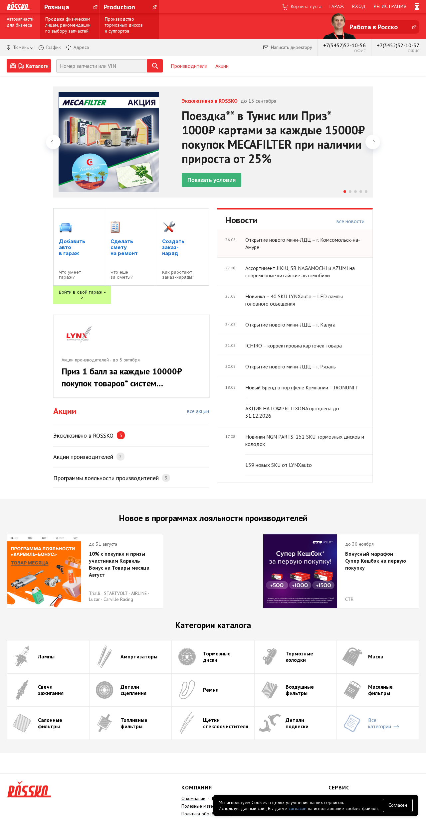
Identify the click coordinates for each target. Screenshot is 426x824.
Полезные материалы (203, 806)
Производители (189, 66)
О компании (193, 798)
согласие (298, 808)
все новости (350, 221)
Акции (222, 66)
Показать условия (211, 180)
